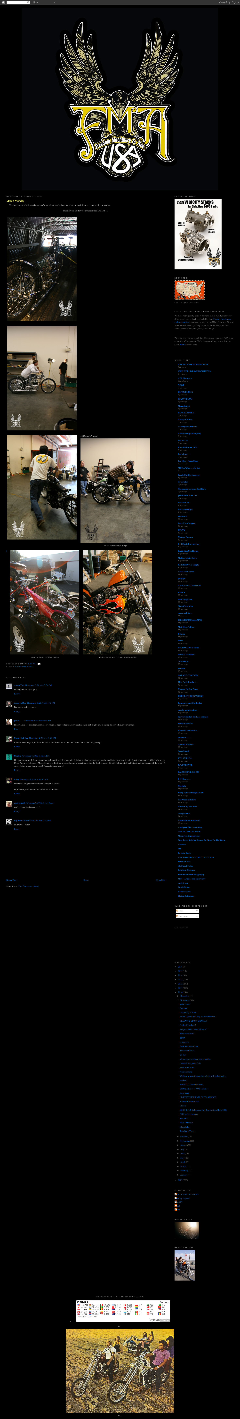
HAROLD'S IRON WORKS (190, 695)
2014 (180, 975)
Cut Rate (182, 785)
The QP (178, 1202)
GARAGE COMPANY (188, 675)
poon (177, 1209)
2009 (180, 1179)
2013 (180, 979)
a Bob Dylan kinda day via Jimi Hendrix (197, 1016)
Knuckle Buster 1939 (187, 447)
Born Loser (183, 454)
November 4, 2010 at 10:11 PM (35, 755)
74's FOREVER (185, 764)
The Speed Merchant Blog (190, 827)
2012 (180, 983)
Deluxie (181, 633)
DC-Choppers (184, 778)
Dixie (180, 640)
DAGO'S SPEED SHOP (188, 771)
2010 (180, 992)
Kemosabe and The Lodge (190, 702)
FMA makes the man (189, 1114)
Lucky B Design (185, 509)
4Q (179, 848)
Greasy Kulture (185, 419)
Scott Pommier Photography (191, 874)
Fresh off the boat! (188, 1025)
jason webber (20, 702)
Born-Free (183, 440)
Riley (16, 779)
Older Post (160, 880)
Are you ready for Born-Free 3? (193, 1029)
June (182, 1153)
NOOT (181, 385)
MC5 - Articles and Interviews (191, 878)
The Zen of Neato (186, 571)
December (185, 995)
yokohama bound (24, 667)
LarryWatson (184, 891)
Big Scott (18, 820)
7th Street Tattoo (185, 865)
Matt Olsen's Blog (186, 626)
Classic (183, 1105)
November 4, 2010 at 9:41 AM (42, 738)
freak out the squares (189, 1046)
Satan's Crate (184, 861)
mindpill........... (184, 737)
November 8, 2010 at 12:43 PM (37, 820)
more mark (184, 1092)
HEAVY (181, 530)
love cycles (183, 481)
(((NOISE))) (183, 661)
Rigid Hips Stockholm (188, 550)
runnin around (186, 1071)
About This (19, 685)
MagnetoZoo (184, 405)
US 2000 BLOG (185, 398)
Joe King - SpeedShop (188, 460)
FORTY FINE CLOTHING (186, 1194)
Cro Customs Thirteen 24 (189, 585)
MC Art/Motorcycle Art (189, 467)
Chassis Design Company (189, 433)
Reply (17, 693)
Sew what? (184, 1118)
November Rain (187, 1050)
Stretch (17, 755)
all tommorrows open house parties (195, 1058)
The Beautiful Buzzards (189, 820)
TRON (182, 1037)
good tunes (185, 1003)
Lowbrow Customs (186, 869)
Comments (183, 916)
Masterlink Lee (21, 738)
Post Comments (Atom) (28, 886)
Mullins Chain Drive (187, 557)
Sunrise (181, 668)
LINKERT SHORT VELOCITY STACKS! (198, 1097)
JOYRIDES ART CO (187, 495)
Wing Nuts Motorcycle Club (190, 792)
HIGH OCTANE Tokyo (188, 647)
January (184, 1174)
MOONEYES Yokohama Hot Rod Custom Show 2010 (203, 1109)
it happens (184, 1041)
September (185, 1140)
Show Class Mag (185, 606)
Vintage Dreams (185, 537)
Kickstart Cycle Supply (188, 564)
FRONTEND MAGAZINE (190, 619)
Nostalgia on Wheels (187, 426)
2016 (180, 966)
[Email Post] (38, 664)
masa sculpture (185, 612)
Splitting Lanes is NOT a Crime (193, 1088)
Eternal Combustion (187, 730)
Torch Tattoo (184, 887)
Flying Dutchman (186, 895)
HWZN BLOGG (185, 391)
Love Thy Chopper (186, 523)
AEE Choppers (185, 378)
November (185, 1000)
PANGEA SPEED (186, 412)
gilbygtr (181, 578)
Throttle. (182, 844)
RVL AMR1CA (185, 758)
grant (16, 720)
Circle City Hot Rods (187, 806)
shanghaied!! (184, 813)
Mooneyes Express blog (189, 835)
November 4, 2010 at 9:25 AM (37, 720)
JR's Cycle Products (187, 682)
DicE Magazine (185, 599)
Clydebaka (184, 1126)
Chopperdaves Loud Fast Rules (192, 488)
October (184, 1136)
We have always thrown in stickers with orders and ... (203, 1075)
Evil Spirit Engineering (189, 543)
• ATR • (181, 592)
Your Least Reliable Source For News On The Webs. (201, 840)
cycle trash (183, 882)
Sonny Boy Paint (185, 723)
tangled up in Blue (188, 1012)
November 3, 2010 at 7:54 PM (38, 685)
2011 (180, 987)
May (182, 1157)
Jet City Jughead (182, 1198)
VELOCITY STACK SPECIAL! (193, 1020)
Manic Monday (15, 201)
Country (183, 1008)
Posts (180, 910)
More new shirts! (187, 1033)
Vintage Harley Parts (188, 689)
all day (183, 1054)
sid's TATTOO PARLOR (189, 831)
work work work (187, 1067)
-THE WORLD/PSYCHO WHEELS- (194, 371)
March (183, 1166)
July (182, 1149)
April (182, 1162)
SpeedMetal (183, 751)
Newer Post (11, 880)
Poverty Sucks (184, 852)
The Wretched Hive (187, 799)
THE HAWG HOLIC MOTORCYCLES (196, 857)
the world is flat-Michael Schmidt (193, 716)
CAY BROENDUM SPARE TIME (193, 364)
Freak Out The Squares (188, 474)
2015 (180, 970)
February (184, 1170)
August (183, 1145)
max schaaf (19, 802)
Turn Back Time (187, 1131)
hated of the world (186, 654)
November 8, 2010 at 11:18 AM (40, 802)
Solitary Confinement (189, 1101)
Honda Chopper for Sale (190, 1063)
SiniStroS (182, 516)
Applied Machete (185, 744)
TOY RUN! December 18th (191, 1084)
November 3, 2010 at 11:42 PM (41, 702)
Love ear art (183, 502)
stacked (183, 1080)
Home (86, 880)
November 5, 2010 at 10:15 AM (34, 779)
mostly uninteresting (187, 709)
